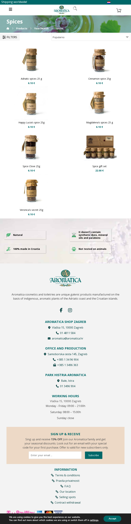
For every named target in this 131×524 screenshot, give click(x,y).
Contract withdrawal (68, 502)
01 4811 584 (67, 333)
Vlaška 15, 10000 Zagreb (67, 327)
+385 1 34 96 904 (67, 359)
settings (94, 520)
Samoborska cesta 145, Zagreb (67, 354)
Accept (112, 518)
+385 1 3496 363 (67, 365)
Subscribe (93, 455)
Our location (68, 491)
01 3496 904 (67, 386)
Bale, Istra (67, 381)
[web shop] (61, 10)
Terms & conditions (67, 475)
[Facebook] (61, 310)
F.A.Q (67, 486)
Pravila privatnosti (67, 481)
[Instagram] (70, 310)
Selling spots (67, 497)
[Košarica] (119, 10)
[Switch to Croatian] (109, 3)
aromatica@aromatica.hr (67, 338)
